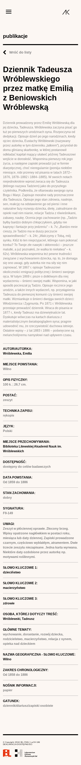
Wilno (7, 659)
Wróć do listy (20, 52)
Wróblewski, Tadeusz (18, 618)
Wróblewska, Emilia (17, 353)
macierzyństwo (14, 587)
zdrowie (9, 603)
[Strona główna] (66, 12)
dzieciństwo (12, 572)
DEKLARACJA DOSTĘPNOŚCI (17, 744)
